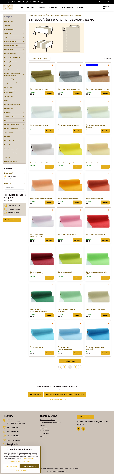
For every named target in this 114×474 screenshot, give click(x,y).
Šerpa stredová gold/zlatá (39, 89)
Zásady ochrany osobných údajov (68, 468)
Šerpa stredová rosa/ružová (67, 234)
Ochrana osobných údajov (47, 420)
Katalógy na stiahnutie (12, 220)
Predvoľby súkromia (52, 468)
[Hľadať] (94, 7)
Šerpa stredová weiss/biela (39, 125)
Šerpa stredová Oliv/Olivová (95, 310)
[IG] (8, 2)
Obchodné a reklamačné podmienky (50, 422)
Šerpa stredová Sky (37, 347)
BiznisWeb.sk (63, 471)
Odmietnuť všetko (11, 466)
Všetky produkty (11, 176)
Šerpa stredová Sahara (94, 163)
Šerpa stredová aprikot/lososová (41, 198)
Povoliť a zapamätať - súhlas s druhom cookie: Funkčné (65, 394)
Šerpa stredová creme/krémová (68, 125)
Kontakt (42, 436)
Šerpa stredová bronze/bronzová (97, 89)
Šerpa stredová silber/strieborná (69, 89)
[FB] (4, 2)
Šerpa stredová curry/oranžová (68, 198)
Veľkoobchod (43, 428)
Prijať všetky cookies (29, 466)
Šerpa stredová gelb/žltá (66, 163)
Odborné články (44, 433)
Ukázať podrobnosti (20, 470)
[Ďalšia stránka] (79, 367)
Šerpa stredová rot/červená (95, 234)
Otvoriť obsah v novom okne (58, 399)
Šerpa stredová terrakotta (95, 198)
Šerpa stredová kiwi (65, 272)
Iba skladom (10, 179)
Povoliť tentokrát (35, 394)
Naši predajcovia (44, 430)
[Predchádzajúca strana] (60, 367)
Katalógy (42, 425)
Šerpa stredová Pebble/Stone (40, 163)
